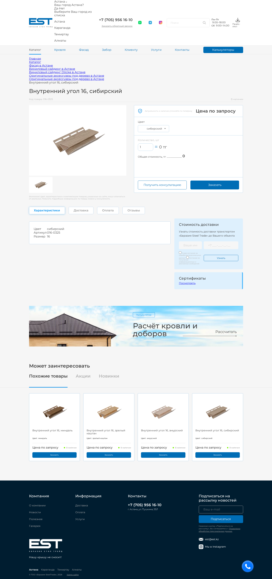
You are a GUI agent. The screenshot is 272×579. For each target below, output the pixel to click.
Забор (106, 50)
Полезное (36, 519)
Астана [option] (59, 21)
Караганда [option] (62, 28)
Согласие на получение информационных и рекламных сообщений (189, 261)
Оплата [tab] (108, 210)
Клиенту (131, 50)
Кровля (60, 50)
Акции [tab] (83, 376)
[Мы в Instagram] (161, 23)
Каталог (35, 50)
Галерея (34, 526)
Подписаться (221, 519)
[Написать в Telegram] (150, 23)
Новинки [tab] (109, 376)
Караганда (48, 569)
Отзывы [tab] (133, 210)
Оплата (80, 512)
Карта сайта (73, 574)
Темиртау (63, 569)
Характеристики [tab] (47, 210)
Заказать (214, 185)
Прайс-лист (236, 25)
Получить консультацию (162, 185)
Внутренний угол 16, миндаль (52, 430)
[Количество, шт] (145, 147)
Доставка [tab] (81, 210)
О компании (37, 505)
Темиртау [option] (61, 34)
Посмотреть (187, 283)
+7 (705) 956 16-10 (115, 20)
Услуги (156, 50)
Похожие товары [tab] (48, 376)
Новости (35, 512)
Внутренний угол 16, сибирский (217, 430)
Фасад (84, 50)
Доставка (81, 505)
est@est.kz (212, 539)
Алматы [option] (60, 40)
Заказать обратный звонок (117, 26)
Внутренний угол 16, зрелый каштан (106, 432)
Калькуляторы (223, 50)
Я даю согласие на (190, 255)
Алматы (77, 569)
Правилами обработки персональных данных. (219, 529)
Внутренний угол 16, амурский (162, 430)
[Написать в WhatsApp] (140, 23)
